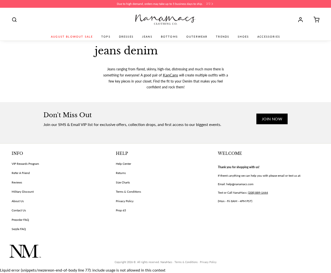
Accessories (268, 36)
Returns (121, 173)
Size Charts (123, 182)
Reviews (17, 182)
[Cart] (314, 20)
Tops (105, 36)
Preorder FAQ (20, 220)
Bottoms (169, 36)
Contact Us (19, 210)
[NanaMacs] (166, 20)
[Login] (302, 20)
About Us (18, 201)
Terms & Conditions (128, 191)
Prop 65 (121, 210)
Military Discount (23, 191)
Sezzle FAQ (19, 229)
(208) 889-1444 (258, 192)
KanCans (170, 75)
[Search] (14, 19)
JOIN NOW (272, 118)
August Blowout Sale (72, 36)
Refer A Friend (21, 173)
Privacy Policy (125, 201)
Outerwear (196, 36)
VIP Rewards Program (25, 163)
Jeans (147, 36)
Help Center (123, 163)
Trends (222, 36)
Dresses (126, 36)
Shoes (243, 36)
